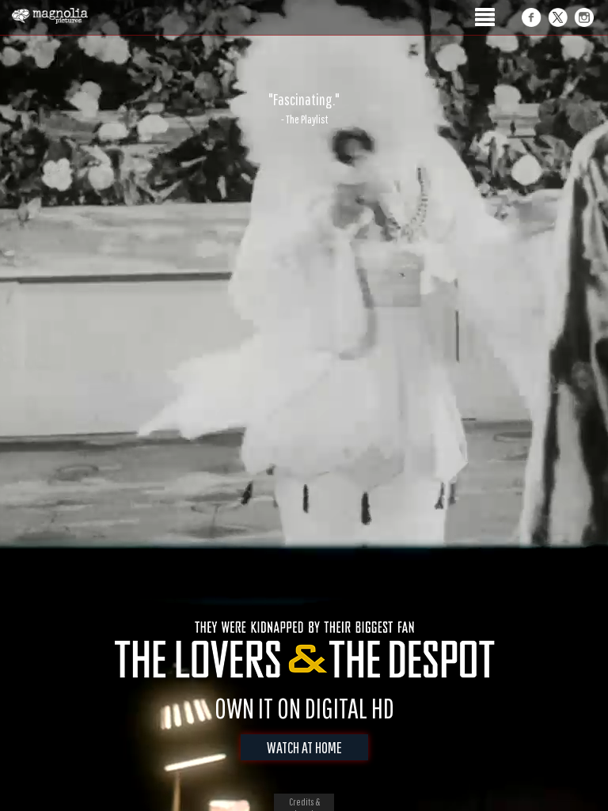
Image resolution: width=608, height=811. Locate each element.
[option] (304, 108)
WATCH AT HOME (304, 747)
